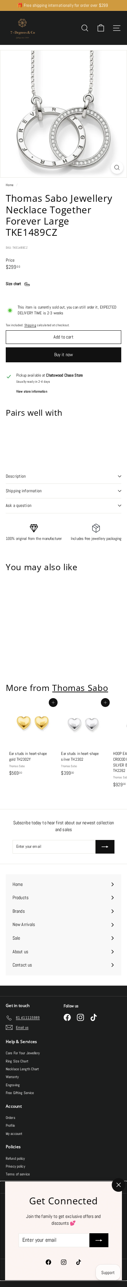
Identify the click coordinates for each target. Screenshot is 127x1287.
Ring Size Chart (17, 1061)
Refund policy (15, 1158)
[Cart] (101, 28)
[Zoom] (117, 167)
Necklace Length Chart (22, 1069)
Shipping (30, 325)
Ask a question (18, 505)
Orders (10, 1117)
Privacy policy (15, 1166)
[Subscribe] (98, 1240)
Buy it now (63, 354)
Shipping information (24, 491)
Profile (10, 1125)
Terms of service (18, 1174)
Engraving (13, 1085)
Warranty (12, 1076)
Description (16, 476)
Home (10, 185)
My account (14, 1133)
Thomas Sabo (80, 687)
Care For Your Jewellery (23, 1053)
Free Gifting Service (20, 1092)
